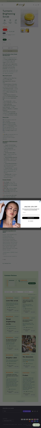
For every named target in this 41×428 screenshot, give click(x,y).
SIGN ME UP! (31, 217)
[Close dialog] (40, 201)
